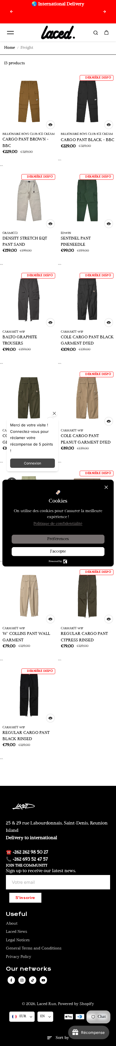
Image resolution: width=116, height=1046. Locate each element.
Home (9, 48)
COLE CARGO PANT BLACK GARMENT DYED (87, 340)
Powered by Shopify (76, 1004)
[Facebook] (11, 980)
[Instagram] (22, 980)
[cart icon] (106, 32)
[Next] (104, 11)
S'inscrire (25, 898)
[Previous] (11, 11)
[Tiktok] (32, 980)
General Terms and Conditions (33, 948)
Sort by (62, 1038)
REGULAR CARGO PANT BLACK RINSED (26, 736)
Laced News (16, 932)
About (11, 924)
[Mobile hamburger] (10, 32)
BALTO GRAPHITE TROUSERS (20, 340)
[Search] (95, 32)
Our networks (28, 969)
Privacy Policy (18, 957)
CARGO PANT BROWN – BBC (25, 142)
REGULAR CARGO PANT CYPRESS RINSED (84, 637)
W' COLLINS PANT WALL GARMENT (26, 637)
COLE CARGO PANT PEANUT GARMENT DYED (86, 439)
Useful (16, 914)
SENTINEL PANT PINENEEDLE (76, 241)
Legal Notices (18, 940)
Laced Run (46, 1004)
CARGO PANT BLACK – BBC (87, 140)
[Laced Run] (58, 32)
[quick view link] (50, 125)
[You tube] (43, 980)
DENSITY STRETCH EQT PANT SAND (25, 241)
